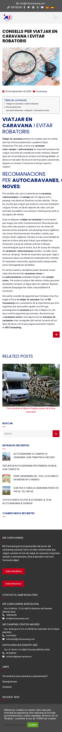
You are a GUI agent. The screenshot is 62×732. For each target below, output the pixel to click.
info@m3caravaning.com (32, 3)
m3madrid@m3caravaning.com (20, 639)
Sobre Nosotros (13, 583)
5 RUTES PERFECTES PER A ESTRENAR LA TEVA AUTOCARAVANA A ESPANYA (26, 502)
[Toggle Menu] (55, 17)
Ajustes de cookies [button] (15, 724)
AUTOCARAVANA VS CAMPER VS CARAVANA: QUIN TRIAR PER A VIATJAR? (34, 456)
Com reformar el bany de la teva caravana (31, 408)
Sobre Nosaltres (14, 571)
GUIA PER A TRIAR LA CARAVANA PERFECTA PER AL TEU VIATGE (36, 490)
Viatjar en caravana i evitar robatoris (22, 103)
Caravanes (41, 91)
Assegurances (9, 681)
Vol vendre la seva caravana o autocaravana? (25, 676)
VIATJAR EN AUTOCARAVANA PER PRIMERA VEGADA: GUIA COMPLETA (29, 468)
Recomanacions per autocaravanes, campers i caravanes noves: (28, 108)
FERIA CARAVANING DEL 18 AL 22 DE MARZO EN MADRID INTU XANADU (36, 478)
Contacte (7, 687)
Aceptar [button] (32, 725)
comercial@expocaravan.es (18, 656)
